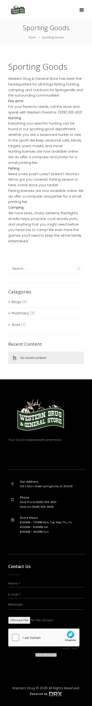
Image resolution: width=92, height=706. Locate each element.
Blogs (16, 302)
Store (32, 37)
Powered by (39, 694)
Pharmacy (20, 313)
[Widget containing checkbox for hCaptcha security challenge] (43, 640)
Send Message (46, 655)
